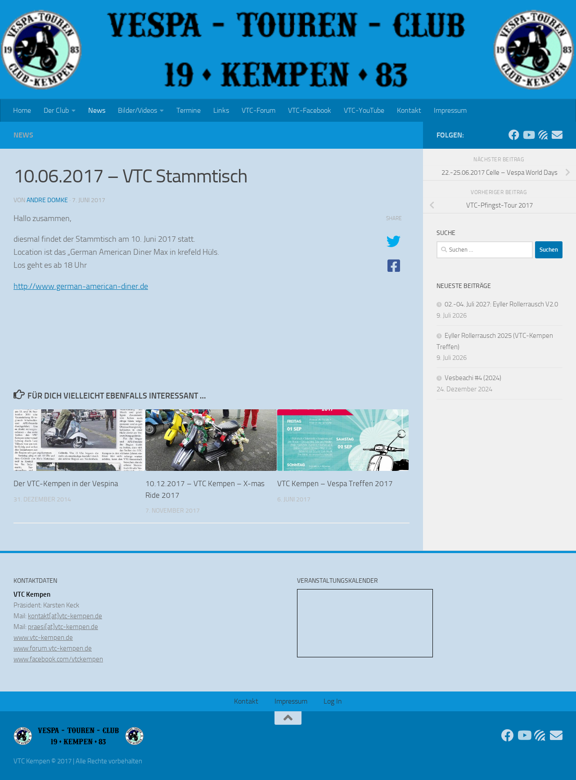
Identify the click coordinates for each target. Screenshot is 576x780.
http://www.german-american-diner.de (81, 286)
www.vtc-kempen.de (43, 638)
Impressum (450, 110)
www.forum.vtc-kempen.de (53, 648)
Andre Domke (47, 200)
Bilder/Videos (137, 110)
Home (22, 110)
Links (221, 110)
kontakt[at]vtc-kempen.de (65, 616)
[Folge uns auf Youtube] (528, 134)
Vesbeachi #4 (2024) (473, 378)
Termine (188, 110)
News (96, 110)
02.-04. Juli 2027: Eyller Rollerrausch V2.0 (501, 304)
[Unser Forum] (542, 134)
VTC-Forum (258, 110)
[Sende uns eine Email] (557, 134)
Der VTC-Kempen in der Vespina (66, 483)
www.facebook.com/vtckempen (58, 659)
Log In (333, 701)
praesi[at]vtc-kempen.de (63, 627)
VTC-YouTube (364, 110)
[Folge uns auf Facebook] (513, 134)
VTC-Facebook (309, 110)
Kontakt (409, 110)
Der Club (56, 110)
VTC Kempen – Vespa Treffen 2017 (335, 483)
